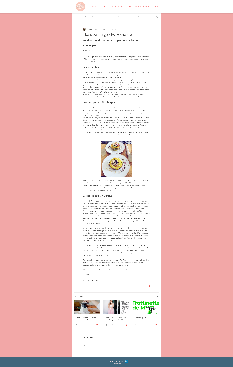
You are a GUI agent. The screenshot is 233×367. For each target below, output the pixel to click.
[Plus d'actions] (149, 29)
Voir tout (156, 296)
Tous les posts (78, 17)
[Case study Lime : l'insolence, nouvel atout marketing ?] (146, 307)
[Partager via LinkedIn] (92, 280)
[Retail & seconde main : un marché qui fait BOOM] (116, 307)
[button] (157, 17)
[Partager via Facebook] (84, 280)
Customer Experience (107, 17)
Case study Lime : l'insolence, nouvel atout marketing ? (144, 319)
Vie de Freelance (139, 17)
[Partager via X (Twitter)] (88, 280)
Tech (129, 17)
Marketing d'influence (91, 17)
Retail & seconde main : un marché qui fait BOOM (116, 319)
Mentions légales (116, 363)
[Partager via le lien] (97, 280)
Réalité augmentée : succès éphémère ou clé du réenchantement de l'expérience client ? (86, 319)
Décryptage (121, 17)
